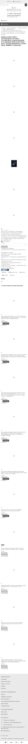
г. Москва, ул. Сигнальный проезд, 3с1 (12, 722)
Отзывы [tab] (23, 272)
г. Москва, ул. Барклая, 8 (9, 720)
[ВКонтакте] (2, 270)
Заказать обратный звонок (14, 15)
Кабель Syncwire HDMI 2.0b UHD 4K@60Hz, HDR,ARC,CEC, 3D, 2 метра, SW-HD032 (11, 510)
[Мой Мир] (6, 270)
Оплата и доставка (5, 681)
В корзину (5, 323)
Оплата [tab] (13, 275)
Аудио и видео (4, 703)
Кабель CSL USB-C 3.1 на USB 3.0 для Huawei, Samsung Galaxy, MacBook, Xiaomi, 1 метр (12, 623)
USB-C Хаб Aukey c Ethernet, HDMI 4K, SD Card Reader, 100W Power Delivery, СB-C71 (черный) (12, 549)
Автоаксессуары (5, 699)
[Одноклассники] (4, 270)
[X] (8, 270)
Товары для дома (5, 706)
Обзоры (3, 686)
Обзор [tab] (4, 272)
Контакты (3, 688)
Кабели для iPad (21, 249)
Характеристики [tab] (14, 272)
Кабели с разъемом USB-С (12, 249)
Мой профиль (4, 714)
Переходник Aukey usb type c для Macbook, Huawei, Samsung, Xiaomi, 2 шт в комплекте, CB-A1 (13, 586)
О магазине (4, 679)
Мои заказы (4, 711)
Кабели (3, 694)
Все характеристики (6, 240)
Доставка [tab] (5, 275)
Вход (10, 1)
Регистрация (18, 1)
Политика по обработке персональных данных (12, 738)
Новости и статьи (5, 683)
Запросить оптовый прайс (7, 268)
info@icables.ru (6, 730)
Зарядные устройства (6, 696)
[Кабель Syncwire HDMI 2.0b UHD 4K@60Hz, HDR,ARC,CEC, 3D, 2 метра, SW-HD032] (14, 494)
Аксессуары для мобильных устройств (10, 701)
